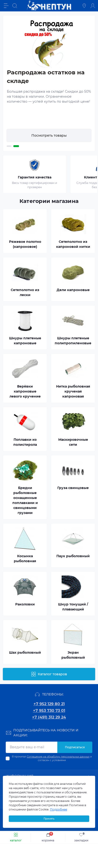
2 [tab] (16, 146)
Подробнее (58, 809)
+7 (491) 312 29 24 (49, 717)
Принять (49, 818)
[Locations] (84, 5)
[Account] (92, 5)
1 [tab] (9, 146)
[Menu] (6, 5)
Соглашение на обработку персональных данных (58, 756)
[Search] (14, 5)
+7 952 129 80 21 (49, 704)
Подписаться (75, 747)
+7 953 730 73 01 (49, 710)
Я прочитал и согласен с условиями (52, 758)
